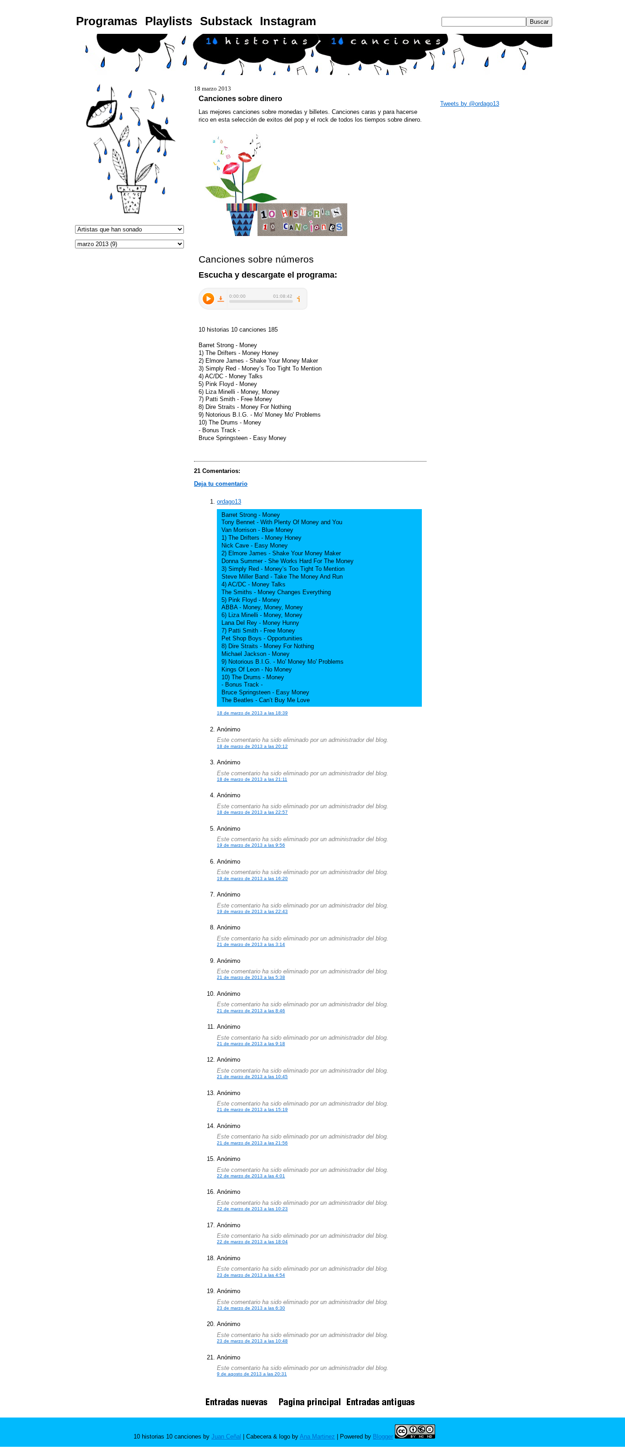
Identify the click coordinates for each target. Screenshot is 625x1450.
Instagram (288, 21)
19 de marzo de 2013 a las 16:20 (252, 878)
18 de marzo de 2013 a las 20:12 (252, 746)
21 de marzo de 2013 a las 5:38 (251, 977)
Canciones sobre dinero (240, 98)
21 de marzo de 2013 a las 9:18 (251, 1043)
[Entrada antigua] (380, 1406)
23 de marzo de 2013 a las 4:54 (251, 1275)
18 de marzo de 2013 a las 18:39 (252, 712)
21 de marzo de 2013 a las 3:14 (251, 944)
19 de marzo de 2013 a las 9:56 (251, 845)
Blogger (383, 1436)
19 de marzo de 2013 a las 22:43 (252, 911)
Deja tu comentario (221, 483)
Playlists (168, 21)
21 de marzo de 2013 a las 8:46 (251, 1010)
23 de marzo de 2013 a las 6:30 (251, 1307)
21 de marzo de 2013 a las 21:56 (252, 1142)
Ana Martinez (317, 1436)
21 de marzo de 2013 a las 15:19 (252, 1109)
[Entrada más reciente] (239, 1406)
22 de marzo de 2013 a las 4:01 (251, 1175)
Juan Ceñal (226, 1436)
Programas (106, 21)
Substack (226, 21)
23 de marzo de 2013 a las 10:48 (252, 1340)
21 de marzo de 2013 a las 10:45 (252, 1076)
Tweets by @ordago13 (469, 103)
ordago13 (229, 501)
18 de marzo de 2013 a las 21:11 (252, 779)
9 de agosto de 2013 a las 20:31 (252, 1373)
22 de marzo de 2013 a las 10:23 (252, 1208)
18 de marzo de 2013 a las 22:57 (252, 812)
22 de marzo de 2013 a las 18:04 (252, 1241)
